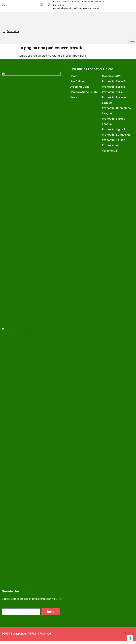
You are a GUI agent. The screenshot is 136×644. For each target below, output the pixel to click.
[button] (5, 18)
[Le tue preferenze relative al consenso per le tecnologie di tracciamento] (130, 638)
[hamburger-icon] (132, 41)
